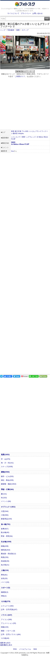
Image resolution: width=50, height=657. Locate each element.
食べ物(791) (5, 524)
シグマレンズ (31, 137)
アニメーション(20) (8, 623)
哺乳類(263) (5, 550)
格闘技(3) (4, 592)
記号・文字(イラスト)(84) (11, 634)
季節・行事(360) (7, 489)
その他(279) (5, 601)
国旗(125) (4, 627)
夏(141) (4, 494)
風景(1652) (5, 454)
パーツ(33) (5, 582)
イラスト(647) (6, 615)
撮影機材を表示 (6, 645)
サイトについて (13, 13)
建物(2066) (5, 472)
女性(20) (4, 578)
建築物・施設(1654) (8, 484)
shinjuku (21, 133)
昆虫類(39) (5, 561)
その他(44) (5, 638)
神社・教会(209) (7, 480)
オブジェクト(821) (8, 507)
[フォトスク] (25, 6)
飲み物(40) (5, 532)
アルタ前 (25, 131)
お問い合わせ (37, 13)
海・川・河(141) (7, 463)
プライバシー (26, 13)
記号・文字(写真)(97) (9, 609)
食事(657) (4, 529)
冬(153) (4, 498)
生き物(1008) (6, 542)
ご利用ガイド (20, 76)
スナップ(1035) (7, 467)
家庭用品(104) (6, 519)
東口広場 (18, 131)
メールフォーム (25, 649)
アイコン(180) (6, 619)
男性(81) (4, 575)
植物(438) (4, 546)
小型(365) (4, 515)
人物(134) (5, 570)
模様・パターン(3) (8, 631)
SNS (35, 649)
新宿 (12, 131)
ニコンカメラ (16, 137)
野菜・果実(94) (7, 536)
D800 (23, 137)
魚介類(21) (5, 565)
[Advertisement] (25, 104)
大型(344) (4, 511)
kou (12, 151)
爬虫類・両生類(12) (8, 554)
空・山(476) (5, 459)
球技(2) (4, 596)
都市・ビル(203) (7, 476)
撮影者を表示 (5, 643)
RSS (15, 649)
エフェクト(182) (7, 606)
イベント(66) (6, 501)
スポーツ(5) (5, 588)
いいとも (31, 131)
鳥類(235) (4, 557)
